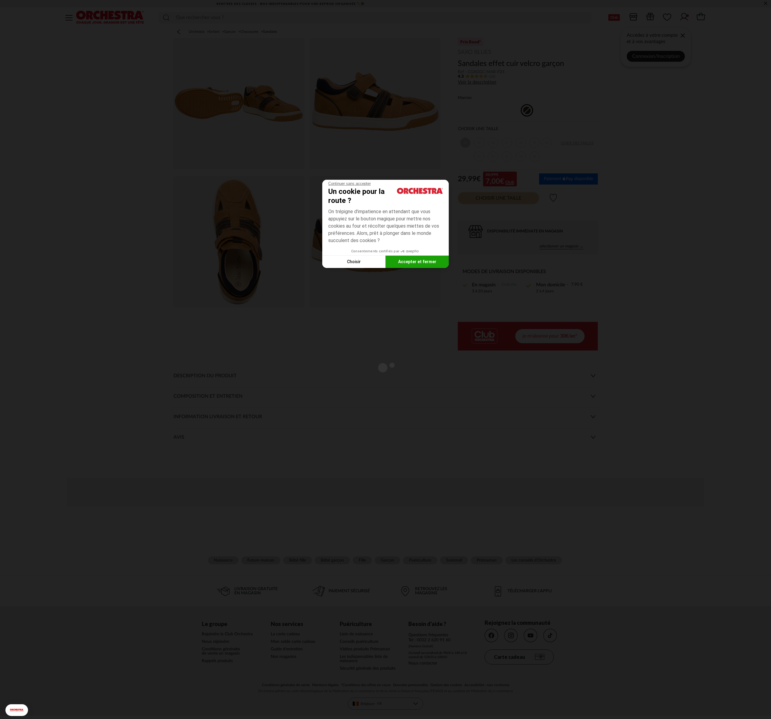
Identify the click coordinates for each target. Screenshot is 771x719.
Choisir (354, 261)
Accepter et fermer (417, 261)
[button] (16, 710)
